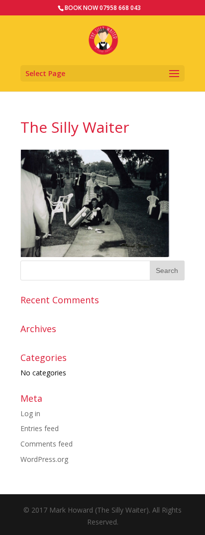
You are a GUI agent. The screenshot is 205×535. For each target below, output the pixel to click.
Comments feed (46, 443)
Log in (30, 413)
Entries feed (39, 428)
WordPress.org (44, 459)
